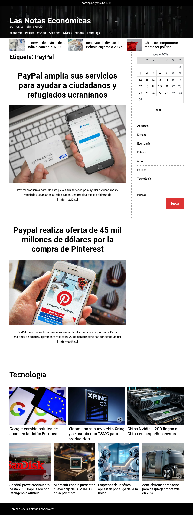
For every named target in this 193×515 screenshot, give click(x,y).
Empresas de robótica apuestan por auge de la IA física (118, 489)
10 (140, 80)
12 (153, 80)
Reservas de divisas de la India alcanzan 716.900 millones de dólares (46, 47)
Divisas (67, 33)
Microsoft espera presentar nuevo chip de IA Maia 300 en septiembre (74, 489)
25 (147, 93)
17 (140, 86)
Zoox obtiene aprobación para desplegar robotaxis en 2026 (161, 489)
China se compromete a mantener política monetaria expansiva (163, 47)
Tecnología (94, 33)
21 (166, 86)
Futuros (79, 33)
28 (166, 93)
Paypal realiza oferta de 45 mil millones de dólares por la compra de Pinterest (67, 240)
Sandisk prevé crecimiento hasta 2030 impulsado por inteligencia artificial (29, 489)
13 (160, 80)
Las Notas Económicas (50, 21)
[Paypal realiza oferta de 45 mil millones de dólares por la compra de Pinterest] (67, 292)
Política (29, 33)
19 (153, 86)
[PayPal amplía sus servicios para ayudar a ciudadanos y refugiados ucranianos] (67, 144)
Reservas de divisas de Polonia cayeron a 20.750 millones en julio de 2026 (105, 47)
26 (153, 93)
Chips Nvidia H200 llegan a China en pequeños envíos (152, 431)
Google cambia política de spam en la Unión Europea (33, 431)
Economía (15, 33)
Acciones (54, 33)
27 (159, 93)
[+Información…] (67, 199)
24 (140, 93)
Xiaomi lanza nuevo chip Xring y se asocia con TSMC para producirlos (96, 433)
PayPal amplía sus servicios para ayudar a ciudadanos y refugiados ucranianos (67, 85)
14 (166, 80)
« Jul (159, 110)
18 (147, 86)
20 (160, 86)
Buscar (141, 195)
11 (147, 80)
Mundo (41, 33)
